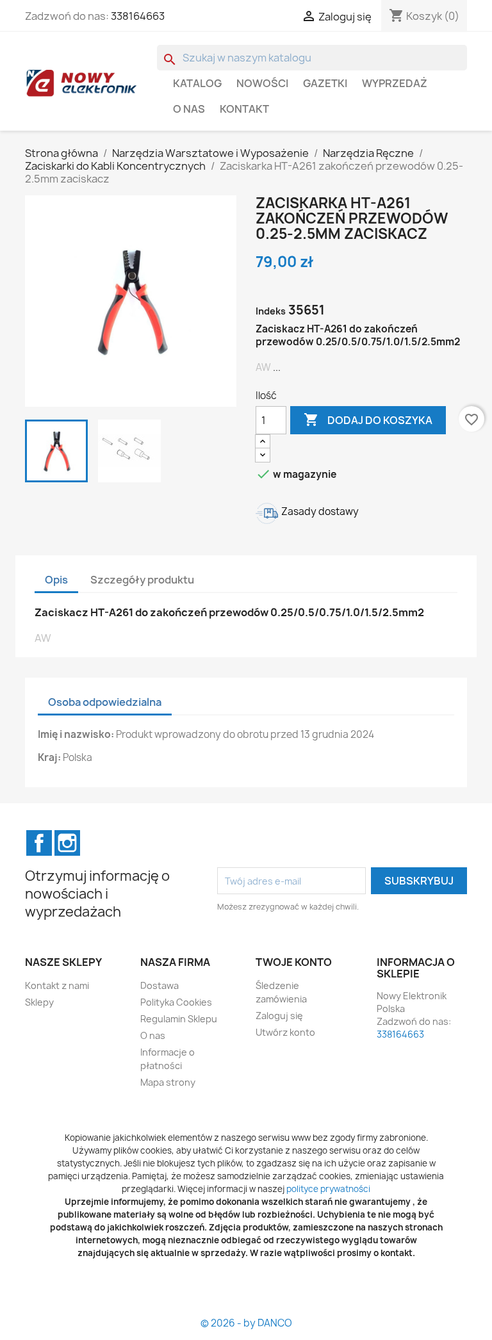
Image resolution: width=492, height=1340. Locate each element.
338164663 (138, 16)
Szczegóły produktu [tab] (142, 580)
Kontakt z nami (57, 985)
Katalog (197, 83)
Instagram (67, 843)
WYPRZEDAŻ (394, 83)
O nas (189, 109)
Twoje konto (294, 962)
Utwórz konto (285, 1032)
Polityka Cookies (176, 1002)
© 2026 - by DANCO (246, 1323)
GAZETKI (325, 83)
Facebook (39, 843)
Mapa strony (167, 1082)
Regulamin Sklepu (178, 1019)
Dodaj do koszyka (368, 419)
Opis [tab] (56, 580)
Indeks (271, 311)
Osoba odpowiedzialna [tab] (104, 702)
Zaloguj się (279, 1015)
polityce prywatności (328, 1189)
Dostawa (159, 985)
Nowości (262, 83)
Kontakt (244, 109)
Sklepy (39, 1002)
